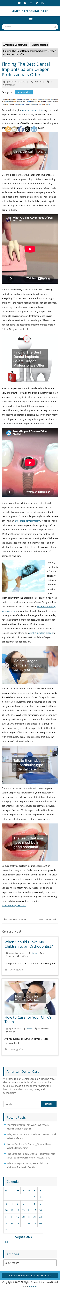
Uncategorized (40, 44)
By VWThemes (44, 1275)
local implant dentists (32, 110)
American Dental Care (30, 11)
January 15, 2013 (16, 81)
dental (38, 81)
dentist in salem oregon (41, 632)
